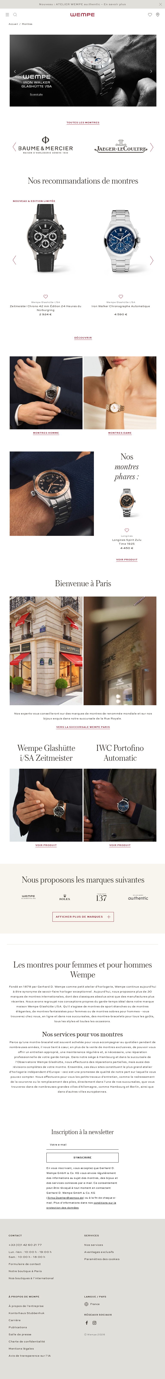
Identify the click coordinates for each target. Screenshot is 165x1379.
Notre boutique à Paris (25, 1271)
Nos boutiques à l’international (31, 1278)
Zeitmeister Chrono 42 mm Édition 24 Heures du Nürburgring (45, 308)
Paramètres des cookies (101, 1259)
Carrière (15, 1320)
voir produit (46, 845)
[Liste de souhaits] (150, 15)
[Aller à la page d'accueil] (82, 15)
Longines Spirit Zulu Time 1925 (127, 542)
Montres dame (120, 432)
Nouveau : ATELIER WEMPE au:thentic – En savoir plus (82, 4)
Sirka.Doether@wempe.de (65, 1197)
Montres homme (46, 432)
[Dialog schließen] (161, 4)
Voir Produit (127, 559)
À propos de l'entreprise (26, 1306)
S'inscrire (82, 1157)
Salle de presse (20, 1334)
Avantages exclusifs (99, 1252)
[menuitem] (7, 15)
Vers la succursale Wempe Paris (83, 727)
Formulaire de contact (25, 1264)
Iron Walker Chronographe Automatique (121, 306)
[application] (120, 651)
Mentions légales (21, 1348)
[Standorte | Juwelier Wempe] (158, 15)
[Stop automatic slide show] (141, 93)
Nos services (93, 1245)
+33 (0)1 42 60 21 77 (25, 1245)
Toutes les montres (83, 122)
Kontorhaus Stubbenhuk (26, 1313)
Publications (18, 1327)
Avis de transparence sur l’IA (30, 1355)
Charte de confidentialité (27, 1341)
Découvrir (83, 337)
